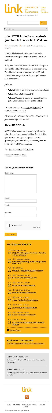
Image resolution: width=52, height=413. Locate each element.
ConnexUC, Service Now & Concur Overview (27, 270)
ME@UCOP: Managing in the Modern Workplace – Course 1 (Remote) (29, 254)
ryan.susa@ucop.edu (32, 107)
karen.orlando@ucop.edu (15, 110)
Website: (8, 212)
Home (9, 404)
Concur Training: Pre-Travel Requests (25, 300)
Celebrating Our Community (30, 46)
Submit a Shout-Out (15, 369)
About (26, 406)
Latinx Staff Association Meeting (23, 285)
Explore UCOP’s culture (20, 340)
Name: (7, 198)
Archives (42, 404)
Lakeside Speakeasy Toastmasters (24, 293)
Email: (7, 205)
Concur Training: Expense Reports (24, 315)
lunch (11, 149)
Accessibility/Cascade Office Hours (24, 307)
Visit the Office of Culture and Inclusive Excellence (25, 343)
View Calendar (15, 330)
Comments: (9, 173)
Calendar (16, 404)
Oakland (18, 149)
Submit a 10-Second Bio (17, 357)
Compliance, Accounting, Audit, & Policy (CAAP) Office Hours (29, 263)
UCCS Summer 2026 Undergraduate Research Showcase (28, 323)
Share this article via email (15, 154)
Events (40, 46)
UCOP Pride (28, 149)
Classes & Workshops (29, 404)
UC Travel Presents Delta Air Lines (24, 278)
